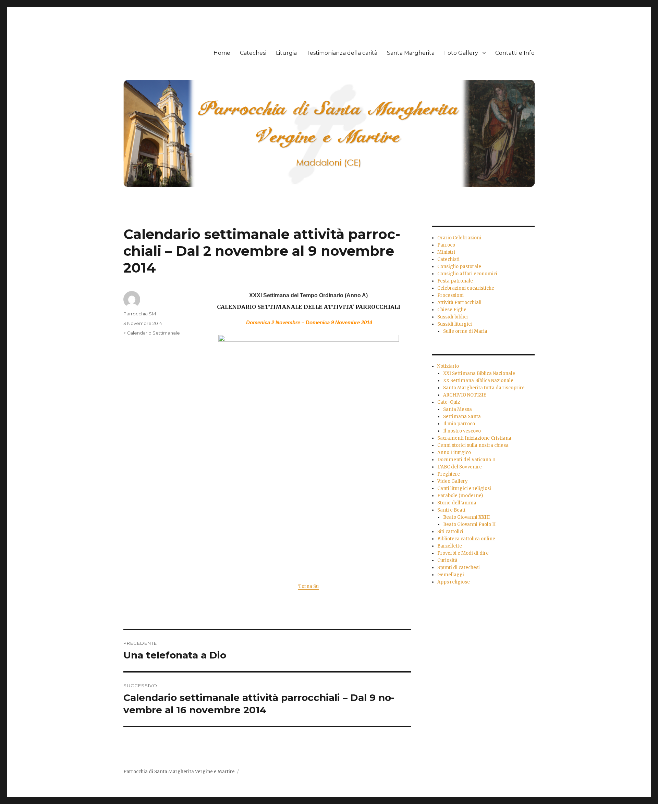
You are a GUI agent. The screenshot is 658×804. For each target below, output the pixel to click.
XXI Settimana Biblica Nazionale (479, 373)
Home (222, 53)
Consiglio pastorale (459, 266)
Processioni (450, 295)
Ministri (446, 252)
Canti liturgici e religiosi (464, 488)
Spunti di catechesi (458, 567)
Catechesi (253, 53)
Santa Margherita (411, 53)
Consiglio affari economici (467, 274)
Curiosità (447, 560)
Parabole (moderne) (460, 496)
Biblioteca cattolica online (466, 539)
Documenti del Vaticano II (466, 460)
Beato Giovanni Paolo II (469, 524)
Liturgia (286, 53)
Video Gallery (452, 481)
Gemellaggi (450, 575)
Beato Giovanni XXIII (466, 517)
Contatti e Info (515, 53)
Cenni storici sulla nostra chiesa (473, 445)
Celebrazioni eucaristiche (465, 288)
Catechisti (448, 259)
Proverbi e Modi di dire (463, 553)
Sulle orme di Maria (465, 331)
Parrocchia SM (139, 313)
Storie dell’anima (456, 503)
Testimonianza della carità (341, 53)
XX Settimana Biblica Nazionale (478, 381)
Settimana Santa (462, 416)
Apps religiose (453, 582)
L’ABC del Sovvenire (459, 467)
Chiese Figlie (451, 310)
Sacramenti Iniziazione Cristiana (474, 438)
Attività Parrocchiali (459, 302)
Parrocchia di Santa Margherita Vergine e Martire (179, 772)
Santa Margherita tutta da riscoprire (484, 388)
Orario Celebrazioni (459, 238)
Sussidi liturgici (454, 324)
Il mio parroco (459, 424)
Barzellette (449, 546)
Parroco (446, 245)
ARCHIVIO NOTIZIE (464, 395)
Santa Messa (457, 409)
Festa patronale (455, 281)
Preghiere (448, 474)
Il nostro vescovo (462, 431)
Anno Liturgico (454, 452)
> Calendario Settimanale (151, 333)
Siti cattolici (450, 532)
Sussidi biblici (452, 317)
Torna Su (308, 586)
